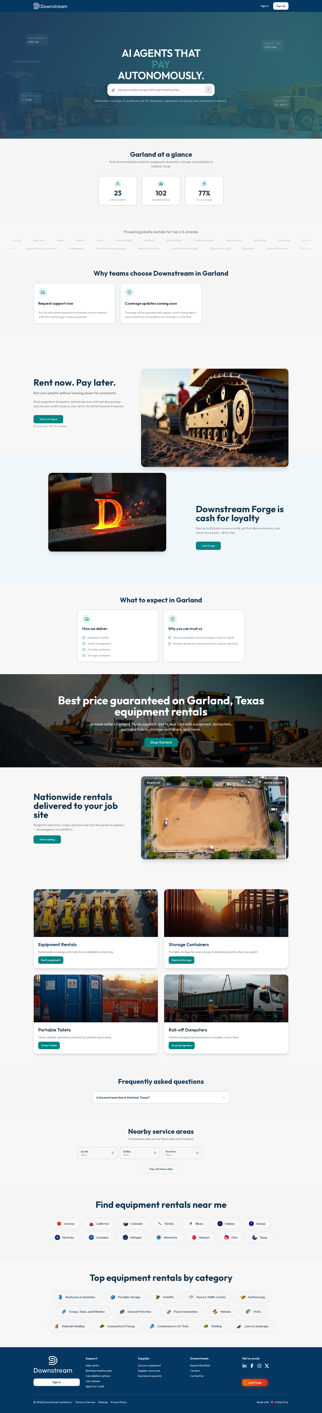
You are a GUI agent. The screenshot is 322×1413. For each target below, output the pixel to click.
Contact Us (196, 1376)
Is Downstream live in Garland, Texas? (123, 1097)
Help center (92, 1365)
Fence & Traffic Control (210, 1297)
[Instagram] (259, 1366)
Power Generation (186, 1311)
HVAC (257, 1311)
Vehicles (225, 1311)
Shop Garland (161, 742)
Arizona (69, 1223)
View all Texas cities (161, 1169)
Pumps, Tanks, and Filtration (87, 1311)
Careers (195, 1370)
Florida (169, 1223)
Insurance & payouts (150, 1376)
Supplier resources (149, 1370)
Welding (216, 1326)
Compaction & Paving (121, 1326)
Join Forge (208, 545)
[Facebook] (252, 1366)
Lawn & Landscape (256, 1326)
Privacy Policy (119, 1402)
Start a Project (48, 419)
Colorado (137, 1223)
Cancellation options (98, 1376)
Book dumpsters (182, 1045)
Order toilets (49, 1045)
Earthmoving (256, 1297)
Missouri (204, 1237)
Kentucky (68, 1237)
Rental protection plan (99, 1370)
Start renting (47, 839)
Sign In (265, 6)
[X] (267, 1366)
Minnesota (170, 1237)
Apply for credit (95, 1386)
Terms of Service (85, 1402)
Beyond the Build (200, 1365)
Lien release (93, 1381)
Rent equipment (50, 960)
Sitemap (103, 1402)
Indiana (229, 1223)
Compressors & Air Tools (172, 1326)
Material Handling (73, 1326)
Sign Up (280, 6)
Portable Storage (129, 1297)
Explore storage (181, 960)
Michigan (136, 1237)
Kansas (261, 1223)
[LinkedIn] (244, 1366)
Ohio (234, 1237)
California (102, 1223)
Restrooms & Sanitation (80, 1297)
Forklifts (168, 1297)
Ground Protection (139, 1311)
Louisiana (102, 1237)
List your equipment (149, 1365)
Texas (263, 1237)
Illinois (199, 1223)
